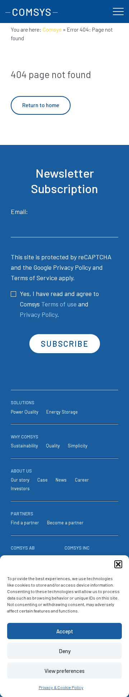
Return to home (40, 105)
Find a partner (25, 522)
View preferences (64, 671)
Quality (53, 445)
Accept (64, 631)
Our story (20, 480)
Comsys (52, 29)
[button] (118, 564)
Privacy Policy (72, 267)
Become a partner (65, 522)
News (61, 480)
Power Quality (24, 412)
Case (42, 480)
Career (82, 480)
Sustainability (24, 445)
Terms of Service (34, 278)
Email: (19, 211)
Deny (65, 651)
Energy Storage (62, 412)
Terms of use (59, 304)
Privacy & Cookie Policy (61, 687)
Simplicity (77, 445)
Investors (20, 488)
